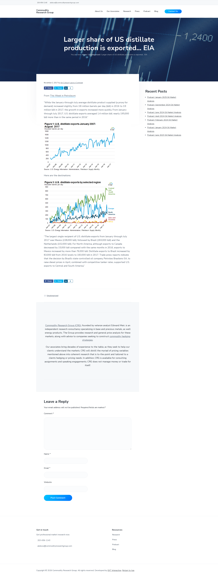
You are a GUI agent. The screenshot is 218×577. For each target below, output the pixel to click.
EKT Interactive (114, 570)
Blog (114, 549)
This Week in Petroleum (62, 95)
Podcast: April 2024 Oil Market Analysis (164, 116)
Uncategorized (52, 296)
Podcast (115, 544)
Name (47, 454)
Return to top (128, 570)
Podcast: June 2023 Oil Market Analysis (164, 135)
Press (114, 539)
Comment (49, 413)
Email (47, 468)
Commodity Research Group (45, 11)
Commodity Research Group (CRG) (63, 325)
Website (48, 482)
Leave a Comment (76, 83)
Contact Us (173, 11)
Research (116, 535)
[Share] (66, 88)
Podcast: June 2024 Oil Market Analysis (164, 112)
